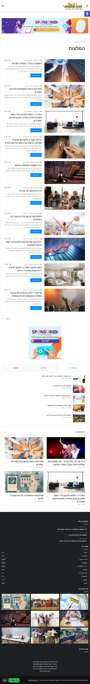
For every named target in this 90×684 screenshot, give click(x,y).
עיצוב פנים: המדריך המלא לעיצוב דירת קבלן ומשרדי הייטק (25, 269)
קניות (85, 583)
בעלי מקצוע (83, 559)
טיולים (85, 569)
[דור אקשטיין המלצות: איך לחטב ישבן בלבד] (79, 379)
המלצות (84, 563)
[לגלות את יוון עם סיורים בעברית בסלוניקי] (64, 223)
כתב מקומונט (36, 60)
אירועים (84, 556)
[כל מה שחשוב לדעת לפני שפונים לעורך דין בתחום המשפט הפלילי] (16, 636)
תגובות (15, 368)
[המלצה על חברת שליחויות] (79, 389)
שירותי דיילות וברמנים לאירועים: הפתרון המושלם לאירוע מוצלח (26, 294)
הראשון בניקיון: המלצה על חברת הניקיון (57, 396)
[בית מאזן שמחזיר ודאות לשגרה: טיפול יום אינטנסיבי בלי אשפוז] (45, 602)
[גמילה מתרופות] (45, 636)
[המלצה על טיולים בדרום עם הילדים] (79, 418)
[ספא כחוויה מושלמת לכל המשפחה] (79, 408)
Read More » (36, 75)
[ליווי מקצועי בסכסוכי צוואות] (64, 172)
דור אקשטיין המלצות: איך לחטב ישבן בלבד (56, 376)
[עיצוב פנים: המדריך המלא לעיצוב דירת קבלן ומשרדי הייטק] (64, 274)
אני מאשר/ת (14, 680)
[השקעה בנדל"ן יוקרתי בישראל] (64, 70)
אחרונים (43, 368)
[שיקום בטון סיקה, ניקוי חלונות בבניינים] (74, 602)
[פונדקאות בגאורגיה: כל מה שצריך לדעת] (24, 482)
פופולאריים (73, 368)
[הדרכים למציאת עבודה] (64, 198)
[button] (87, 14)
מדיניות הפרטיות (33, 680)
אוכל (85, 552)
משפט (85, 580)
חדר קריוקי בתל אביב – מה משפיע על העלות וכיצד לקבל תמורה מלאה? (66, 463)
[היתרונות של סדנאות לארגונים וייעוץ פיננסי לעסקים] (64, 249)
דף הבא (8, 319)
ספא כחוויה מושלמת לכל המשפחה (59, 405)
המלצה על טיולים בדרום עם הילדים (59, 415)
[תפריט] (3, 6)
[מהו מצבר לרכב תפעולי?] (74, 636)
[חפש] (87, 6)
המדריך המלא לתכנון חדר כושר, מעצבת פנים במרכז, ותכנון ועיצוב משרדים (25, 117)
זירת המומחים (82, 566)
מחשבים (84, 576)
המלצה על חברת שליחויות (62, 386)
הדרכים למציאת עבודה (30, 190)
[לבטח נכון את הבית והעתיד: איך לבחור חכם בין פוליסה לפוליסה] (74, 619)
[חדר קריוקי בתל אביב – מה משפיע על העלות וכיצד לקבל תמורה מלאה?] (66, 448)
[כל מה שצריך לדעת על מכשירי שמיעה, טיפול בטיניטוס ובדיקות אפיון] (64, 147)
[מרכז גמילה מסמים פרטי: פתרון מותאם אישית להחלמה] (45, 619)
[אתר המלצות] (72, 6)
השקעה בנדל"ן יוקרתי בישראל (27, 63)
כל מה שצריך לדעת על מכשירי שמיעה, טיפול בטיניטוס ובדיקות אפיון (23, 141)
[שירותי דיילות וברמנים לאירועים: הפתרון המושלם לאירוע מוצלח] (64, 300)
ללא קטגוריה (83, 573)
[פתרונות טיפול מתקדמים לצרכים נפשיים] (64, 96)
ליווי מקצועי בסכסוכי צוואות (28, 165)
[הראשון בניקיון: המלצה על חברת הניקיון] (79, 399)
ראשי (82, 42)
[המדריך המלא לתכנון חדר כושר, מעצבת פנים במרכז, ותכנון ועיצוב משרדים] (64, 121)
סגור (4, 680)
